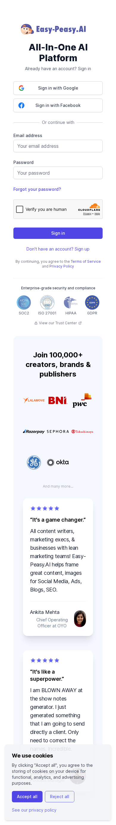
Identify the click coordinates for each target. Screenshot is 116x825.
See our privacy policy (34, 809)
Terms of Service (86, 261)
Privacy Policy (61, 266)
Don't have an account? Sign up (58, 248)
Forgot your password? (37, 189)
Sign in (58, 233)
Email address (27, 135)
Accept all (27, 796)
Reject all (59, 796)
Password (23, 162)
